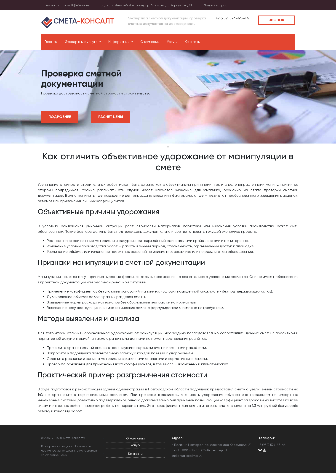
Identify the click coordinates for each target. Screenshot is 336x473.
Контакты (192, 42)
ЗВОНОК (276, 20)
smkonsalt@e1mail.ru (73, 5)
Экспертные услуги (81, 42)
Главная (51, 42)
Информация (119, 42)
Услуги (172, 42)
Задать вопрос (215, 5)
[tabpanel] (168, 97)
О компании (150, 42)
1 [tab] (168, 147)
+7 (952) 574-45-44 (232, 18)
